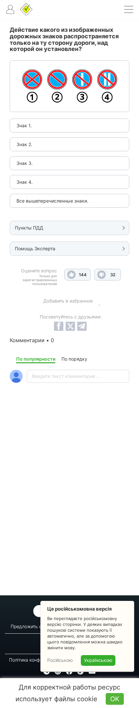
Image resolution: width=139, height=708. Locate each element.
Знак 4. (24, 182)
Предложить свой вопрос (38, 626)
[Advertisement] (69, 506)
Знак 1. (24, 125)
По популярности (35, 359)
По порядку (74, 359)
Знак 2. (24, 144)
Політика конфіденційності (37, 659)
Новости (57, 646)
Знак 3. (24, 163)
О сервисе (54, 639)
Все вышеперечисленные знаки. (52, 201)
